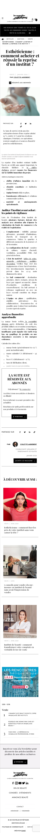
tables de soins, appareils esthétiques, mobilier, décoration (21, 261)
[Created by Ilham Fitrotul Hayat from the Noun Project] (30, 19)
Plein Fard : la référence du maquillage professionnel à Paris (21, 733)
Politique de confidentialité (12, 827)
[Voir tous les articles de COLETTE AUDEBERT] (15, 444)
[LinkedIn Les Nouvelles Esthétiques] (27, 783)
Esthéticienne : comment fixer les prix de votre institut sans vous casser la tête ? (20, 530)
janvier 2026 (22, 75)
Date (12, 581)
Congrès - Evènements (20, 793)
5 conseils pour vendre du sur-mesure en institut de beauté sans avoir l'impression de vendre (18, 588)
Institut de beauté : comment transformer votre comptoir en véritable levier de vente (19, 647)
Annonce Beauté (20, 797)
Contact (20, 807)
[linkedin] (30, 123)
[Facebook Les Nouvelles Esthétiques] (13, 783)
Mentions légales (18, 823)
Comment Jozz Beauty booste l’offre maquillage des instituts (22, 714)
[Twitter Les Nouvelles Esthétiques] (23, 783)
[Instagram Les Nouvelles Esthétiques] (16, 783)
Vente (11, 75)
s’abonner (25, 811)
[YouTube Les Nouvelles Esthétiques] (20, 783)
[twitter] (25, 123)
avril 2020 (14, 523)
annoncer (14, 811)
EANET (23, 831)
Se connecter (25, 389)
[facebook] (21, 123)
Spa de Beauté (20, 788)
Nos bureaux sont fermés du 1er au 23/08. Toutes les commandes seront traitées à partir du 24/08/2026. (20, 30)
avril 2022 (14, 641)
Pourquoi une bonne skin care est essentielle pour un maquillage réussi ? (21, 724)
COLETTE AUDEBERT (22, 77)
